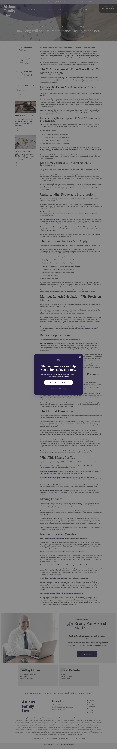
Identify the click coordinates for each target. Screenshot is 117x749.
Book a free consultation (58, 383)
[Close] (80, 357)
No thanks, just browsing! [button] (58, 389)
